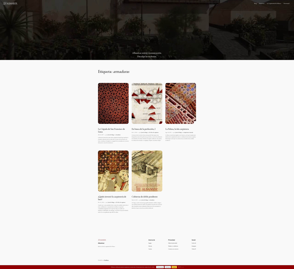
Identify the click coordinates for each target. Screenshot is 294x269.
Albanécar (101, 243)
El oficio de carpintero (154, 132)
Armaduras (118, 134)
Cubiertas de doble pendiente (145, 196)
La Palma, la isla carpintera (177, 129)
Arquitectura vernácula (188, 132)
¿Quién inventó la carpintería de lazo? (112, 198)
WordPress (106, 260)
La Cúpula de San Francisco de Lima (111, 130)
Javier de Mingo (111, 134)
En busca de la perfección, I (143, 129)
